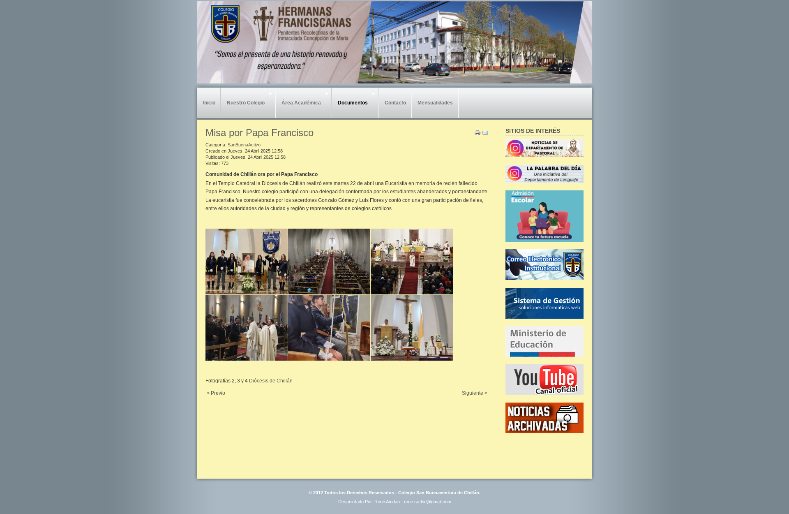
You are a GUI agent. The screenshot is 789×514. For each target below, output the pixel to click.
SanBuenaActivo (244, 144)
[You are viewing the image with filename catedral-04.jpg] (246, 328)
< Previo (216, 393)
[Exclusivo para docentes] (544, 278)
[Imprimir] (477, 134)
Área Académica (298, 105)
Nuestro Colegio (243, 105)
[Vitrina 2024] (544, 240)
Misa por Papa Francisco (259, 132)
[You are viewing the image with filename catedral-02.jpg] (329, 261)
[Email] (485, 134)
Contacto (395, 103)
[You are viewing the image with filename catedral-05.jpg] (329, 328)
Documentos (350, 105)
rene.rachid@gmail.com (427, 501)
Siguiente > (474, 393)
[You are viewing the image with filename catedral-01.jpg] (246, 261)
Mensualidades (435, 103)
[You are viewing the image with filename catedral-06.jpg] (412, 328)
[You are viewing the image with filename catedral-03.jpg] (412, 261)
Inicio (209, 103)
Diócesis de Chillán (271, 381)
